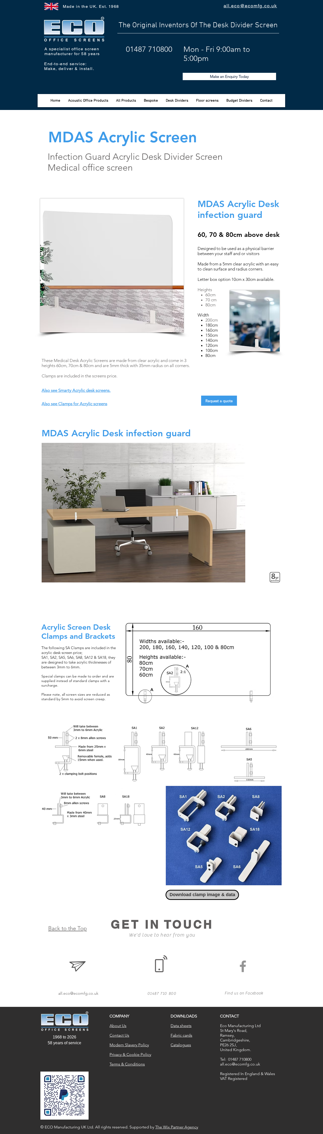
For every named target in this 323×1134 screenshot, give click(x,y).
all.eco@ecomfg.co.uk (78, 993)
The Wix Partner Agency (176, 1127)
